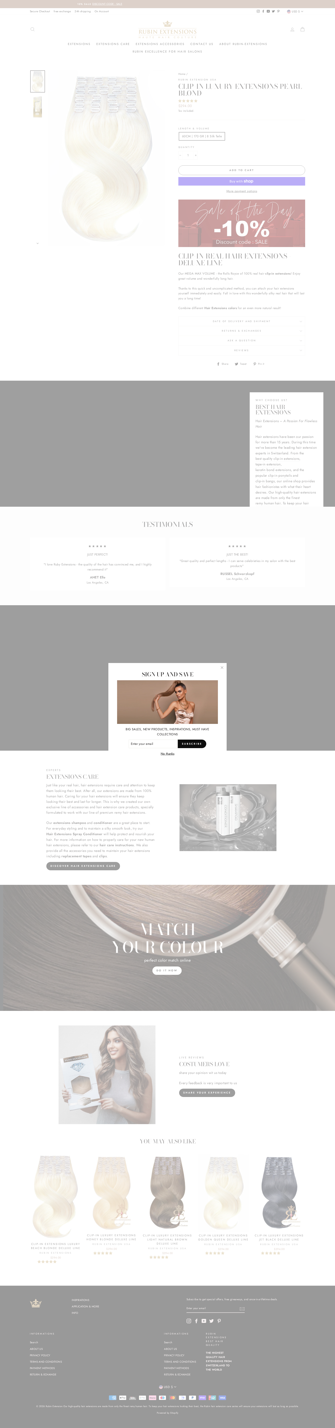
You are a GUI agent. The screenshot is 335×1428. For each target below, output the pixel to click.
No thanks (167, 753)
